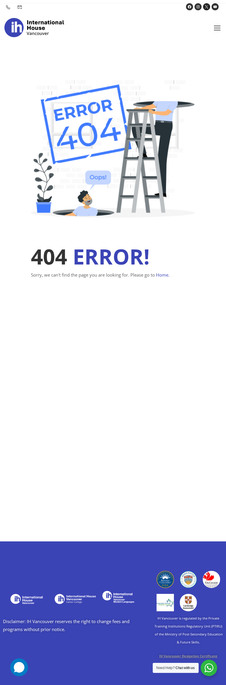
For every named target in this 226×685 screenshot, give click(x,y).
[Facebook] (189, 6)
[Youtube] (215, 6)
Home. (163, 275)
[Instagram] (198, 6)
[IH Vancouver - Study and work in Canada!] (34, 27)
